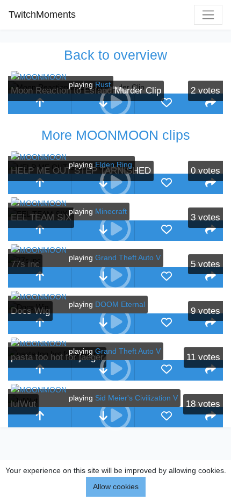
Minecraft (111, 211)
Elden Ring (113, 164)
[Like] (166, 104)
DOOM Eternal (120, 304)
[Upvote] (39, 104)
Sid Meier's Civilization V (136, 397)
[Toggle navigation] (208, 15)
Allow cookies (116, 486)
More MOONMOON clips (115, 134)
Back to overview (115, 54)
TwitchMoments (42, 14)
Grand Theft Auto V (128, 257)
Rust (103, 84)
